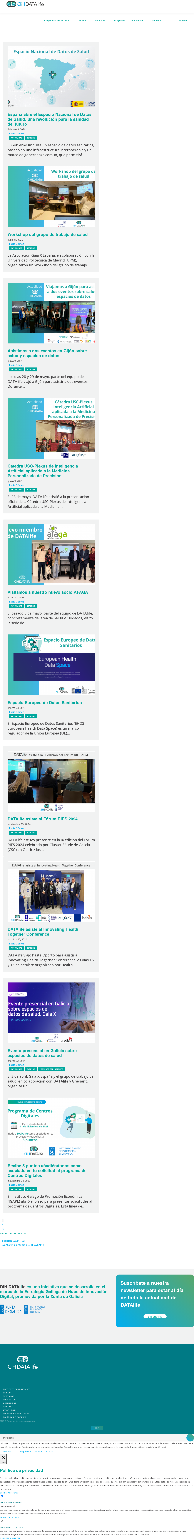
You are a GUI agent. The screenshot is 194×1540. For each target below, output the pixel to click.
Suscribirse (155, 1316)
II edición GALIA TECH (14, 1240)
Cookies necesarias (11, 1502)
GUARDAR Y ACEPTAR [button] (10, 1538)
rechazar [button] (49, 1451)
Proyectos (119, 20)
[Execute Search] (190, 1437)
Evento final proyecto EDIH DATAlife (23, 1245)
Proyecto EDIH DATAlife (57, 20)
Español (183, 20)
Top (97, 1428)
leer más (7, 1451)
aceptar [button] (39, 1451)
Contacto (157, 20)
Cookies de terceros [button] (9, 1517)
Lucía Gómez (16, 133)
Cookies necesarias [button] (9, 1492)
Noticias (31, 138)
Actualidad (137, 20)
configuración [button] (24, 1451)
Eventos (31, 1069)
